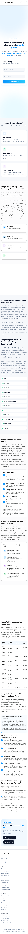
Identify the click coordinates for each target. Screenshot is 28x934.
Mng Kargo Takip (5, 880)
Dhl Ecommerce (15, 53)
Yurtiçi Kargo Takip (5, 875)
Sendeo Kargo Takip (5, 905)
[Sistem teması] (21, 2)
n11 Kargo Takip (4, 920)
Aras (3, 53)
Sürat (24, 53)
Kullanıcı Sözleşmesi (15, 931)
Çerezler (23, 931)
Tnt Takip (3, 900)
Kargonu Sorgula (15, 81)
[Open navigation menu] (25, 2)
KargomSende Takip (5, 902)
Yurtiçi (8, 53)
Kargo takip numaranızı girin (9, 66)
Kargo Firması (6, 73)
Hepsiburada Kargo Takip (6, 922)
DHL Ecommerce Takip (6, 878)
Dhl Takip (3, 898)
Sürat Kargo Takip (5, 884)
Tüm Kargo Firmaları (5, 889)
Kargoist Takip (4, 907)
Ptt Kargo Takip (4, 868)
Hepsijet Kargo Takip (5, 887)
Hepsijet (9, 55)
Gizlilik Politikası (6, 931)
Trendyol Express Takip (6, 871)
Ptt (21, 53)
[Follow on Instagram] (5, 862)
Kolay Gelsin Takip (5, 895)
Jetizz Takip (4, 909)
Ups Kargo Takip (4, 882)
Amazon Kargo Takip (5, 918)
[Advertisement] (14, 21)
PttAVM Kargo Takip (5, 915)
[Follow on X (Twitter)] (2, 862)
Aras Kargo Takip (5, 873)
